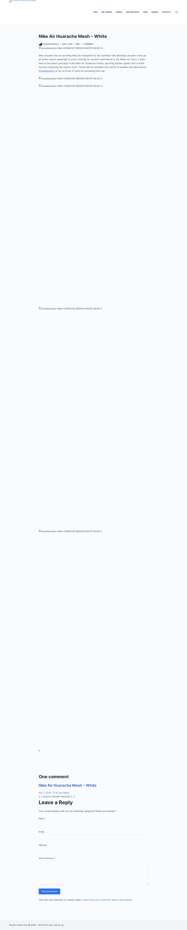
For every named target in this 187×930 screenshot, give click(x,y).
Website (43, 845)
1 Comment (88, 44)
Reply (66, 792)
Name (42, 818)
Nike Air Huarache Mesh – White (68, 785)
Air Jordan (106, 12)
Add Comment (47, 858)
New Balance (132, 12)
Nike (96, 12)
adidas (119, 12)
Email (41, 831)
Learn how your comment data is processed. (107, 899)
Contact (166, 12)
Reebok (154, 12)
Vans (145, 12)
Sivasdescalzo (46, 70)
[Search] (176, 12)
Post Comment (49, 891)
